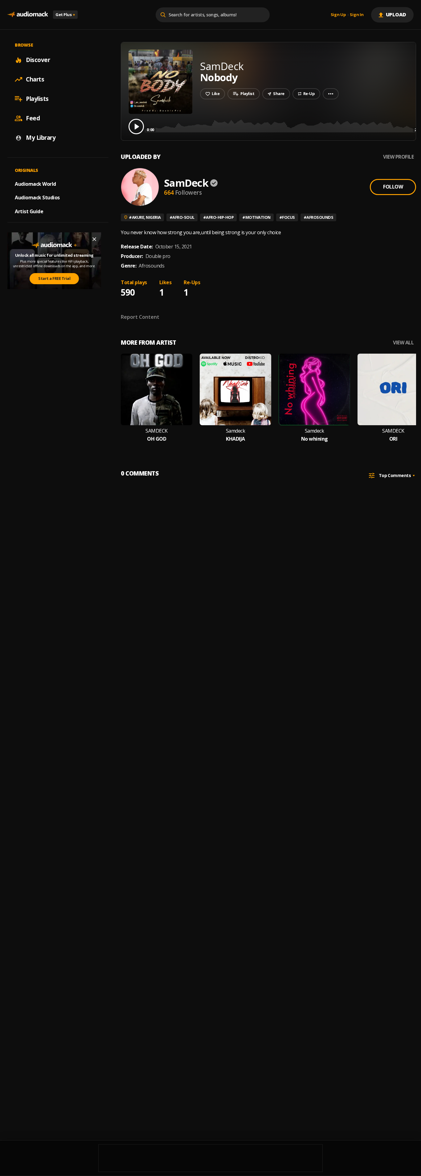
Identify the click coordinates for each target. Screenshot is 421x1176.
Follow (393, 186)
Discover (38, 60)
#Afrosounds (318, 217)
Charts (35, 79)
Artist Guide (29, 211)
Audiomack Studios (37, 197)
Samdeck (235, 431)
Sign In (356, 14)
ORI (393, 439)
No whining (314, 439)
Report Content (140, 317)
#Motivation (256, 217)
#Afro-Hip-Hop (218, 217)
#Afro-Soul (182, 217)
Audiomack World (35, 183)
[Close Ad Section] (94, 239)
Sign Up (338, 14)
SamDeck (186, 183)
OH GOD (156, 439)
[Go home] (27, 14)
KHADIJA (235, 439)
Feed (33, 118)
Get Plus (65, 14)
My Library (40, 138)
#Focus (287, 217)
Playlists (37, 99)
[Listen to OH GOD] (156, 389)
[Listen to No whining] (314, 389)
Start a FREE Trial (54, 278)
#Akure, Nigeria (145, 217)
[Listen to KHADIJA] (235, 389)
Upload (396, 14)
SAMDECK (156, 431)
